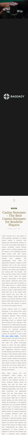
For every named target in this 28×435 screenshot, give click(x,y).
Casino (14, 208)
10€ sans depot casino (10, 336)
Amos (19, 228)
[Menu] (14, 200)
